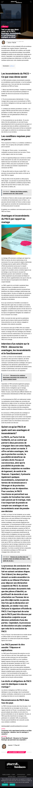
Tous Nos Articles (21, 774)
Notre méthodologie (22, 776)
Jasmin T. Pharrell (12, 42)
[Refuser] (31, 782)
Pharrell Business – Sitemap (8, 774)
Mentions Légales (12, 776)
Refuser (12, 784)
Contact (29, 774)
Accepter (5, 784)
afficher (12, 66)
